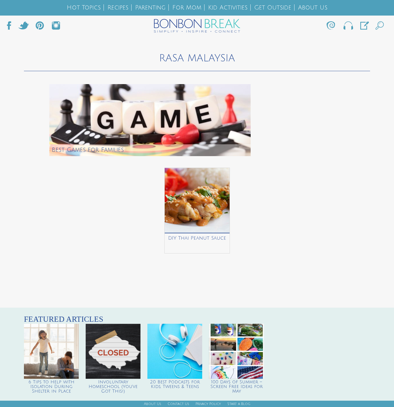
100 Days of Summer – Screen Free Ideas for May (237, 386)
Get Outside (272, 7)
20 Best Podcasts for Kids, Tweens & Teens (175, 384)
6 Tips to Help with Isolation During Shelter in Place (51, 386)
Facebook (11, 27)
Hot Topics (84, 7)
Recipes (117, 7)
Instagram (56, 27)
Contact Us (178, 404)
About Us (312, 7)
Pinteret (40, 27)
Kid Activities (227, 7)
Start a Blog (238, 404)
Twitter (24, 27)
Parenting (150, 7)
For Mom (186, 7)
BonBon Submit (364, 27)
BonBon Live (348, 27)
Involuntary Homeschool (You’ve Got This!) (113, 386)
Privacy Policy (208, 404)
